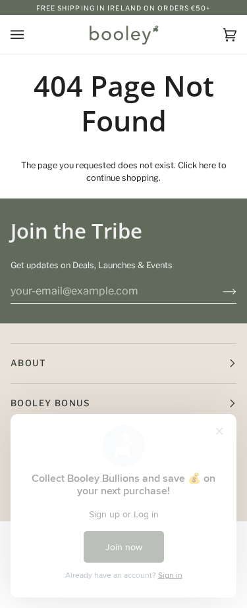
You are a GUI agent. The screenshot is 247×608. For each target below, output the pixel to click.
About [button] (28, 363)
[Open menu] (30, 34)
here (207, 165)
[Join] (219, 291)
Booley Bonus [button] (50, 403)
